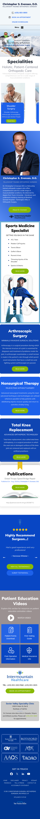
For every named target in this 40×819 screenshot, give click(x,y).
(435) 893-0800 (21, 13)
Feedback (7, 783)
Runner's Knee (16, 255)
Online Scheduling (20, 22)
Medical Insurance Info (29, 657)
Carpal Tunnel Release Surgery (20, 112)
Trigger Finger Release (20, 117)
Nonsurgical (20, 383)
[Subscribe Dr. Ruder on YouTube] (29, 774)
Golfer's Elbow (16, 251)
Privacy (25, 780)
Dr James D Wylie (20, 797)
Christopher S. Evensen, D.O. (20, 178)
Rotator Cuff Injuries (18, 244)
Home (5, 780)
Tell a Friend (19, 783)
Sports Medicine (20, 228)
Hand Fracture (20, 114)
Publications (20, 473)
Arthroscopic (20, 333)
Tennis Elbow (15, 247)
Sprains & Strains (17, 266)
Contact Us (31, 783)
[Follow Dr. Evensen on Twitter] (17, 774)
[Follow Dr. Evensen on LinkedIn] (23, 774)
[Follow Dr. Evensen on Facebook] (11, 774)
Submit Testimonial (20, 573)
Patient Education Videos (20, 601)
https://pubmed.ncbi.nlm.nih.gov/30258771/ (20, 503)
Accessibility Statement (20, 785)
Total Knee (21, 427)
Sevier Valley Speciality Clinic (20, 703)
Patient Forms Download (10, 637)
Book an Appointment (21, 17)
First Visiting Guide (29, 637)
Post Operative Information (11, 657)
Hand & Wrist (20, 107)
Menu (17, 27)
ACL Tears (14, 240)
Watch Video (24, 618)
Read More (20, 271)
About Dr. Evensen (20, 210)
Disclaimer (15, 780)
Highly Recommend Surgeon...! (20, 537)
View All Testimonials (20, 567)
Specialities (20, 61)
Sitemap (34, 780)
